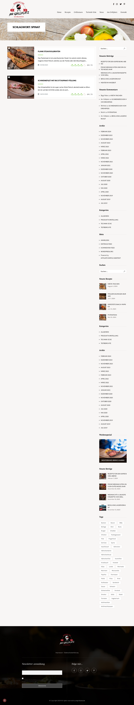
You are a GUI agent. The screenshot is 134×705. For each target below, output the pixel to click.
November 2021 (107, 162)
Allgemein (105, 216)
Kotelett (115, 563)
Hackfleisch (105, 547)
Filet (102, 539)
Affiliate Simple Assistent (111, 258)
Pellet (103, 578)
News (102, 12)
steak (121, 594)
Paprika (103, 574)
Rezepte (68, 12)
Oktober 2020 (106, 177)
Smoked (117, 590)
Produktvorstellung (109, 220)
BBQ (120, 523)
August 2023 (105, 143)
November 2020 (107, 173)
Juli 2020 (104, 184)
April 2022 (105, 154)
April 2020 (105, 192)
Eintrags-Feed (106, 244)
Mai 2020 (104, 188)
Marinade (120, 566)
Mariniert (104, 570)
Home (59, 12)
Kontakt (124, 12)
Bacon (113, 523)
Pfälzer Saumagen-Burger (117, 295)
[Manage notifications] (4, 700)
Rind (118, 578)
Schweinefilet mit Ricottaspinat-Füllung (57, 80)
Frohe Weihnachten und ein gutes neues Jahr (113, 68)
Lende (111, 566)
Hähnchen (116, 547)
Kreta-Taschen (116, 95)
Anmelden (105, 240)
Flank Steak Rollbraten (49, 51)
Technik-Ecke (91, 12)
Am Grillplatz (112, 12)
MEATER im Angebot (108, 82)
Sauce (103, 586)
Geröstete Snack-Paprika (117, 305)
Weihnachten (105, 602)
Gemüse (103, 543)
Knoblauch (104, 563)
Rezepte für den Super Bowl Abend (113, 63)
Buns (119, 527)
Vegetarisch (115, 598)
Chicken (103, 535)
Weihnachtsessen (107, 606)
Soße (112, 594)
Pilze (111, 578)
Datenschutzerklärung (71, 652)
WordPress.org (107, 251)
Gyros (113, 543)
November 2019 (107, 195)
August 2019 (105, 199)
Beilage (103, 527)
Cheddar (113, 531)
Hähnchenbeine (106, 551)
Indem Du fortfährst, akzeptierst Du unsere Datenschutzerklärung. (37, 681)
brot (112, 527)
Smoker (103, 594)
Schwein (112, 586)
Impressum (59, 652)
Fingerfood (112, 539)
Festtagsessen (115, 535)
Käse (102, 566)
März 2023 (105, 146)
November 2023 (107, 139)
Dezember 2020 (106, 169)
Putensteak (112, 112)
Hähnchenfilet (105, 559)
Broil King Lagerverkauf (111, 79)
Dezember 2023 (106, 135)
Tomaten (104, 598)
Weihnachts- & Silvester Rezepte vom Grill (113, 74)
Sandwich (116, 582)
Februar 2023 (106, 150)
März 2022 (105, 158)
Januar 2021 (105, 165)
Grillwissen (78, 12)
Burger (103, 531)
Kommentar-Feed (108, 248)
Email (24, 669)
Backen (103, 523)
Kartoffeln (118, 559)
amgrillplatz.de (80, 700)
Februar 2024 (106, 131)
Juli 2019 (104, 203)
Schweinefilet (105, 590)
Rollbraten (104, 582)
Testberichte (106, 227)
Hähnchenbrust (106, 555)
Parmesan (114, 574)
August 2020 (105, 180)
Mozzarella (115, 570)
